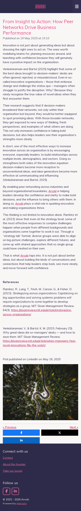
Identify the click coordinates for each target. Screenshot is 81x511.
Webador (21, 503)
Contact (8, 457)
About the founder (14, 464)
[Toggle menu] (77, 6)
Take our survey (12, 471)
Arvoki (52, 191)
